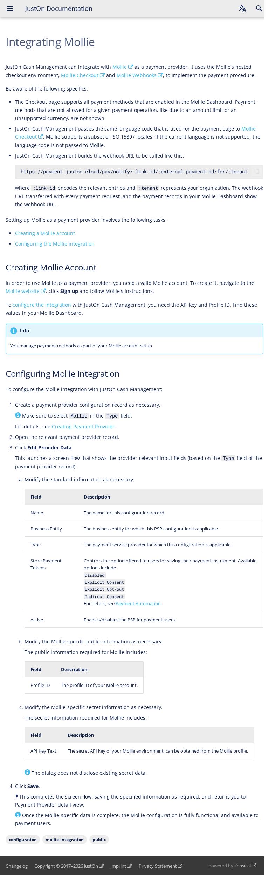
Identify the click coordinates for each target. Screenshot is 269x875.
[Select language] (242, 8)
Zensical (242, 865)
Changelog (17, 866)
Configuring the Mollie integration (55, 243)
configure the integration (42, 304)
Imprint (118, 866)
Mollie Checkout (79, 75)
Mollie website (23, 291)
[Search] (259, 8)
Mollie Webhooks (137, 75)
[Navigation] (10, 8)
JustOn (91, 866)
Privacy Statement (158, 866)
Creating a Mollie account (45, 233)
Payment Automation (138, 603)
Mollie (119, 67)
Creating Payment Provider (83, 426)
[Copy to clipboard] (257, 171)
